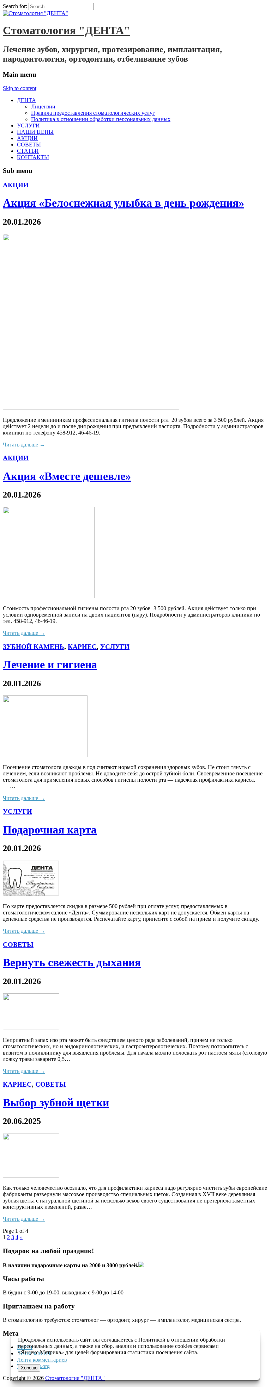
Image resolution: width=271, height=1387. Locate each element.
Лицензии (43, 107)
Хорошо (29, 1367)
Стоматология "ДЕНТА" (66, 30)
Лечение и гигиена (50, 664)
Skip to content (19, 88)
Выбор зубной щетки (56, 1102)
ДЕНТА (26, 100)
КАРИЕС (82, 646)
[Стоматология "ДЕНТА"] (35, 13)
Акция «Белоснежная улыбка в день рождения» (123, 202)
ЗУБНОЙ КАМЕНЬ (33, 646)
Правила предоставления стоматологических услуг (93, 113)
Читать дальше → (24, 445)
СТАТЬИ (28, 151)
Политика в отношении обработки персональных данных (100, 119)
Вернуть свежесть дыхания (72, 962)
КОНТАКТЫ (33, 157)
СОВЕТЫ (29, 145)
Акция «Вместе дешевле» (67, 476)
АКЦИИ (27, 138)
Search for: (15, 6)
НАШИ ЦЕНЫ (35, 132)
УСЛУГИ (28, 126)
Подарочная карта (50, 829)
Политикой (151, 1340)
